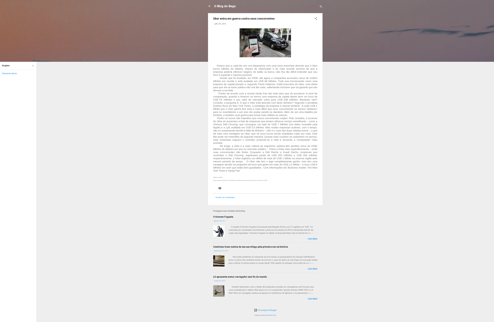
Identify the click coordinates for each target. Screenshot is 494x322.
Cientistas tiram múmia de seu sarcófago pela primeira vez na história (250, 246)
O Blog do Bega (225, 6)
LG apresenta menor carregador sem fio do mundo (240, 276)
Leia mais (312, 239)
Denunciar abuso (9, 73)
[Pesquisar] (321, 7)
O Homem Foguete (223, 216)
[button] (315, 19)
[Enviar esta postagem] (219, 189)
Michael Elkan (271, 315)
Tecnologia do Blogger (267, 310)
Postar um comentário (225, 197)
